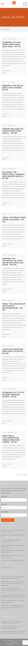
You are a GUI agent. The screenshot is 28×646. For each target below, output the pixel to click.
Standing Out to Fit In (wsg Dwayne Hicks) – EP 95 (13, 394)
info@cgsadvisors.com (14, 644)
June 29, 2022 (11, 214)
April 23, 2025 (11, 82)
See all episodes (5, 567)
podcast (4, 38)
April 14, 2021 (11, 345)
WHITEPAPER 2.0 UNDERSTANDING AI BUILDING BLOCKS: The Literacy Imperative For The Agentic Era (12, 607)
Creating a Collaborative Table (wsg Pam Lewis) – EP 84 (11, 439)
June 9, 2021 (10, 300)
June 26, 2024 (11, 125)
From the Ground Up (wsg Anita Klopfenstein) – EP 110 (13, 307)
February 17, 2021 (12, 389)
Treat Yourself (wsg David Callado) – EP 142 (14, 219)
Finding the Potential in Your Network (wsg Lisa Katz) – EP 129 (12, 262)
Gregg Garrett (10, 243)
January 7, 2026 (11, 38)
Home (2, 29)
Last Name (4, 504)
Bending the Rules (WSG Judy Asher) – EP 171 (12, 88)
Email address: (5, 511)
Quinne (8, 70)
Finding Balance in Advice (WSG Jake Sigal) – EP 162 (12, 131)
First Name (4, 496)
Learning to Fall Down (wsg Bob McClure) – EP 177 (11, 44)
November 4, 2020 (12, 432)
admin (8, 334)
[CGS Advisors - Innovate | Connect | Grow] (14, 2)
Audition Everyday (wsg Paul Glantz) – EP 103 (13, 351)
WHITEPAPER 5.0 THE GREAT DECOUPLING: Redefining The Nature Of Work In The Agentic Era (13, 590)
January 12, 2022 (11, 255)
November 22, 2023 (12, 168)
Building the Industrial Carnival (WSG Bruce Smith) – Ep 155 (13, 175)
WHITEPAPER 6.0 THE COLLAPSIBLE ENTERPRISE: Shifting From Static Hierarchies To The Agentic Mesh (12, 583)
